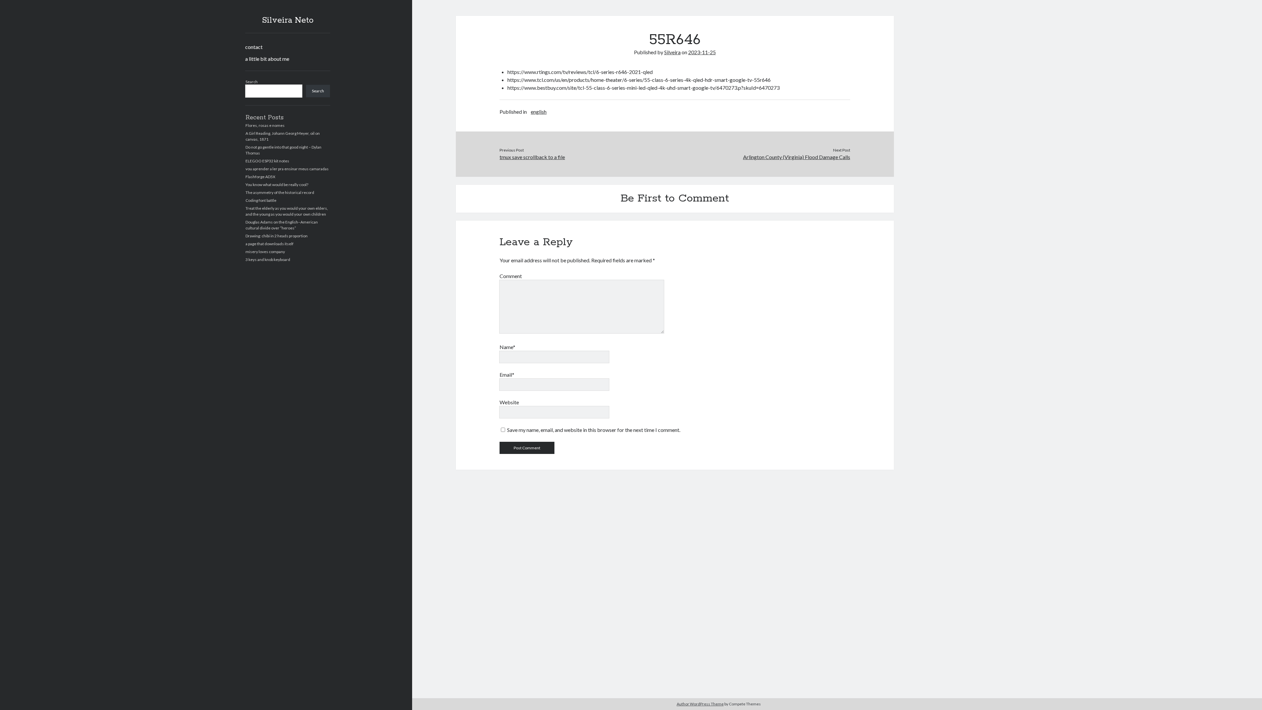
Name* (507, 347)
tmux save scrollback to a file (532, 157)
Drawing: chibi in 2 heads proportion (276, 235)
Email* (507, 374)
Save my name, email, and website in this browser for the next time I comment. (593, 430)
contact (254, 47)
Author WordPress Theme (700, 703)
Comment (511, 276)
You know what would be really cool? (276, 184)
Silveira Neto (288, 20)
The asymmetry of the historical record (279, 192)
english (539, 111)
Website (509, 402)
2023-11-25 (702, 52)
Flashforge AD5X (260, 176)
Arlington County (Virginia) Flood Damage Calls (796, 157)
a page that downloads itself (269, 243)
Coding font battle (260, 200)
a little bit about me (267, 59)
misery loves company (265, 251)
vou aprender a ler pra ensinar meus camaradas (287, 168)
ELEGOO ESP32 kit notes (267, 160)
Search (251, 81)
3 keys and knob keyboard (267, 259)
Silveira (672, 52)
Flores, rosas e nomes (265, 125)
